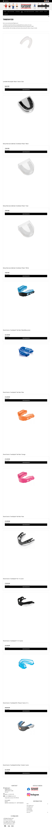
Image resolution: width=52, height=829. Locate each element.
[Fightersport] (26, 6)
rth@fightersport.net (12, 796)
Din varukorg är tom (42, 6)
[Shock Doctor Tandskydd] (26, 305)
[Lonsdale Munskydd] (26, 56)
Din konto (6, 1)
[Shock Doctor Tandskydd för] (26, 678)
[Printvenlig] (48, 16)
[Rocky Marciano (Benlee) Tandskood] (26, 118)
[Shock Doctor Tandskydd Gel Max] (26, 740)
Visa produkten (26, 89)
